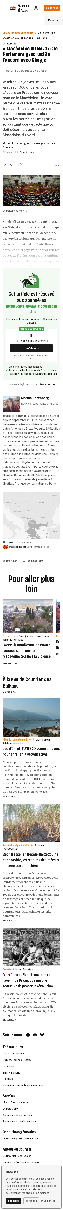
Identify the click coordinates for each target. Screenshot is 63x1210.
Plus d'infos (48, 1200)
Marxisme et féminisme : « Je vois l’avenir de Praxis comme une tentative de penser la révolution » (29, 980)
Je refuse (31, 1200)
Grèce (6, 32)
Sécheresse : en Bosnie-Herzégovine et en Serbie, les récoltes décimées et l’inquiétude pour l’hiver (31, 860)
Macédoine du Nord (24, 32)
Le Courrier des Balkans (23, 7)
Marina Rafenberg (14, 143)
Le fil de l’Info (46, 32)
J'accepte (13, 1200)
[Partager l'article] (20, 164)
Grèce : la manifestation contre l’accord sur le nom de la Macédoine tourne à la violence (27, 651)
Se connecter (47, 384)
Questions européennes (18, 38)
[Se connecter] (37, 8)
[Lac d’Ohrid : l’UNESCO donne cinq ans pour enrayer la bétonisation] (31, 717)
